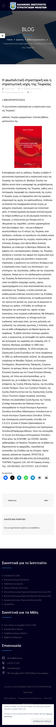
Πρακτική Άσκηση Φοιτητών (16, 587)
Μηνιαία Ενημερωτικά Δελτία (16, 579)
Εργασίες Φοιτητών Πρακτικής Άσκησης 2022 (23, 600)
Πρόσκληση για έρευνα (13, 583)
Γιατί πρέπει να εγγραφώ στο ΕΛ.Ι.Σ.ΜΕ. (20, 625)
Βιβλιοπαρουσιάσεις (36, 39)
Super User (10, 88)
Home (10, 39)
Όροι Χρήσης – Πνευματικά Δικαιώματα (23, 698)
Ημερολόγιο (9, 604)
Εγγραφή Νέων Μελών (13, 629)
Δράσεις (20, 39)
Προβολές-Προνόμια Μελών (15, 633)
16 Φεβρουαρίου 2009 (31, 88)
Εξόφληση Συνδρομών (13, 637)
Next (46, 500)
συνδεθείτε (34, 527)
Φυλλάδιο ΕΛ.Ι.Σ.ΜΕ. (12, 575)
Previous (11, 500)
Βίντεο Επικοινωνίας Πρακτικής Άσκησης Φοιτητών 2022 (27, 596)
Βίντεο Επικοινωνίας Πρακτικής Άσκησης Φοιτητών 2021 (27, 592)
